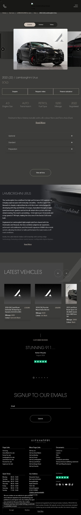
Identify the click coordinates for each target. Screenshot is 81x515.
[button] (33, 377)
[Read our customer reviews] (67, 477)
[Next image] (78, 49)
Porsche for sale (7, 462)
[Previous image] (3, 49)
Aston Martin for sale (9, 453)
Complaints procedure (62, 459)
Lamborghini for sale (9, 457)
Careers (58, 453)
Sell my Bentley (33, 455)
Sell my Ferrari (33, 457)
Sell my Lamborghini (35, 459)
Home (4, 13)
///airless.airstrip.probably (36, 492)
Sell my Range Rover (35, 464)
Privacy (58, 457)
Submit (40, 419)
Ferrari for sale (7, 455)
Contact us (59, 450)
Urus (35, 13)
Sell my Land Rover (34, 462)
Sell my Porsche (33, 466)
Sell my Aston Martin (35, 453)
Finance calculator (66, 91)
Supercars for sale (8, 464)
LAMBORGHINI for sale (24, 13)
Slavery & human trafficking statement (67, 462)
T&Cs (57, 455)
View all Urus (40, 173)
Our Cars (11, 13)
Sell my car (32, 450)
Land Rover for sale (8, 459)
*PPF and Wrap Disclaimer (63, 464)
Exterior (29, 24)
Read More (40, 122)
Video (52, 24)
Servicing (5, 450)
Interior (41, 24)
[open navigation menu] (75, 5)
